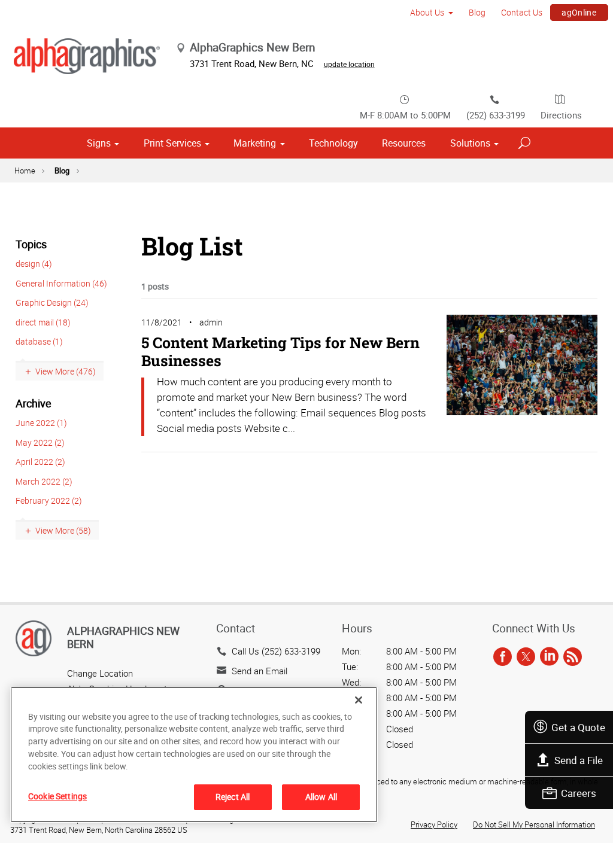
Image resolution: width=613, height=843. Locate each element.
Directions (561, 115)
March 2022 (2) (44, 481)
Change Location (100, 673)
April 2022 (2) (40, 461)
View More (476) (65, 371)
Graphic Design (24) (52, 302)
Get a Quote (578, 727)
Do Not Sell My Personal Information (534, 824)
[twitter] (525, 657)
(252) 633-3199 (495, 115)
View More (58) (63, 530)
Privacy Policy (434, 824)
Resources (404, 143)
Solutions (470, 143)
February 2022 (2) (49, 500)
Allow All (321, 796)
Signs (99, 143)
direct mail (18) (43, 322)
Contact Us (521, 12)
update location (349, 64)
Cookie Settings (57, 796)
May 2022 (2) (40, 442)
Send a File (578, 760)
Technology (333, 143)
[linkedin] (549, 657)
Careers (578, 793)
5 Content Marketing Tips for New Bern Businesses (280, 351)
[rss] (572, 657)
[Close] (358, 700)
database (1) (39, 341)
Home (24, 170)
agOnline (579, 12)
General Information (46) (61, 283)
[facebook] (502, 657)
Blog (477, 12)
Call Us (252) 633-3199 (276, 651)
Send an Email (259, 671)
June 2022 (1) (41, 422)
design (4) (34, 263)
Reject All (233, 796)
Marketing (254, 143)
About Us (427, 12)
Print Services (172, 143)
